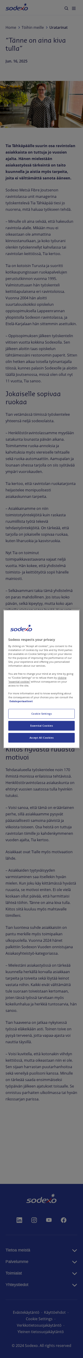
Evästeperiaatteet (21, 701)
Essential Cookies (41, 725)
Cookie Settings (41, 713)
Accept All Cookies (41, 737)
